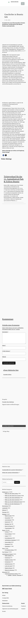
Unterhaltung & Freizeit (7, 554)
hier (8, 152)
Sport (3, 548)
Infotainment (8, 561)
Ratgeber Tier (8, 524)
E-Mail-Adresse (6, 351)
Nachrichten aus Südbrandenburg (11, 585)
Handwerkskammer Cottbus (11, 573)
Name (4, 345)
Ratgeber (4, 514)
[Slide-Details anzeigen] (14, 416)
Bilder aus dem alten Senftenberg (12, 497)
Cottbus (13, 20)
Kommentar (5, 331)
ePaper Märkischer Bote (10, 370)
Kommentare (7, 319)
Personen (4, 512)
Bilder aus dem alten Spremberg (12, 499)
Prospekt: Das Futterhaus (8, 401)
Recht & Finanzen (9, 526)
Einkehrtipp (7, 557)
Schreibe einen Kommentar (11, 325)
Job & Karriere (8, 520)
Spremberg (7, 546)
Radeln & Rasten (8, 568)
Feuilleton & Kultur (9, 559)
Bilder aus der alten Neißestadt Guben (13, 501)
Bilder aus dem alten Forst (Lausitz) (13, 495)
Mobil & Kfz (7, 522)
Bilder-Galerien (8, 555)
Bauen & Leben (8, 515)
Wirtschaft (4, 572)
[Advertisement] (14, 260)
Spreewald (7, 544)
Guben (6, 536)
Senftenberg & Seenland (10, 540)
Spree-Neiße (8, 542)
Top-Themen (5, 552)
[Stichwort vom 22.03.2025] (14, 260)
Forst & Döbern (8, 533)
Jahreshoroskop (9, 563)
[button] (3, 155)
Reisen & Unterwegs (9, 570)
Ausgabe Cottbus (7, 374)
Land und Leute (8, 566)
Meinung (4, 510)
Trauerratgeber (8, 528)
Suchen (17, 482)
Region (3, 530)
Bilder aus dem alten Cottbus (11, 493)
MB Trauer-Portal (7, 588)
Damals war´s (5, 492)
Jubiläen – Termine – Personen (14, 575)
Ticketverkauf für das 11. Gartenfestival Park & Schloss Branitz (14, 179)
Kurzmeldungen (8, 538)
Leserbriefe (4, 508)
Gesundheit (7, 517)
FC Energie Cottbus (9, 550)
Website (4, 356)
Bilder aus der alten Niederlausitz (12, 503)
